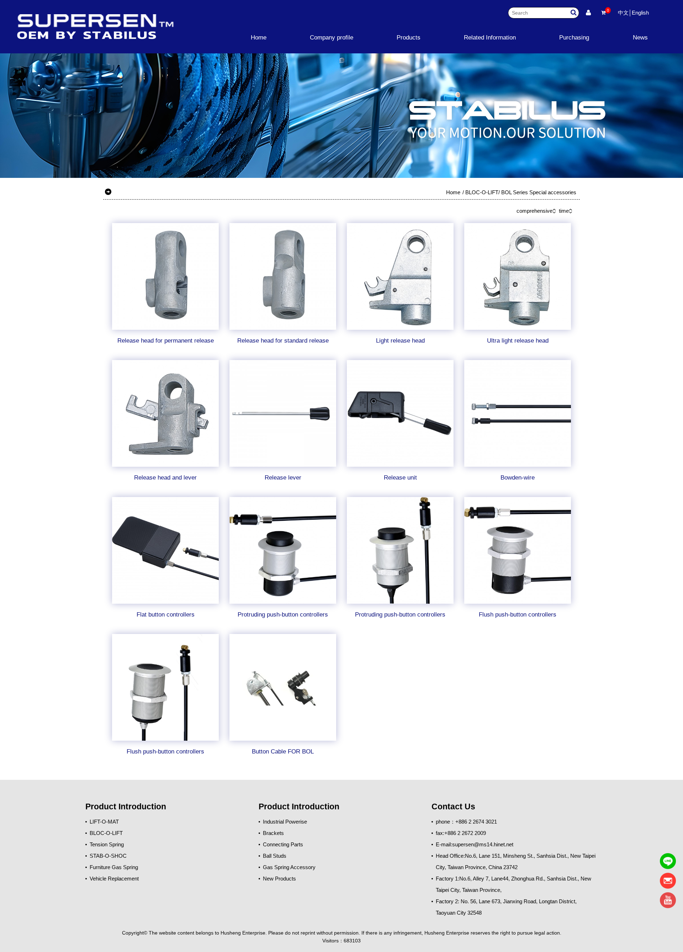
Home (258, 37)
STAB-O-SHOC (108, 856)
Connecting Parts (283, 844)
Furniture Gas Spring (114, 867)
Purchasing (574, 37)
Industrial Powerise (285, 822)
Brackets (273, 833)
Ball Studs (274, 856)
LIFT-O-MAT (104, 822)
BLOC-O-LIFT (481, 192)
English (640, 13)
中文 (623, 13)
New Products (279, 879)
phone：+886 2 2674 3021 (466, 822)
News (640, 37)
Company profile (331, 37)
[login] (588, 12)
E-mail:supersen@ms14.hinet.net (474, 844)
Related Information (490, 37)
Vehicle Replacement (114, 879)
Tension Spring (107, 844)
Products (408, 37)
